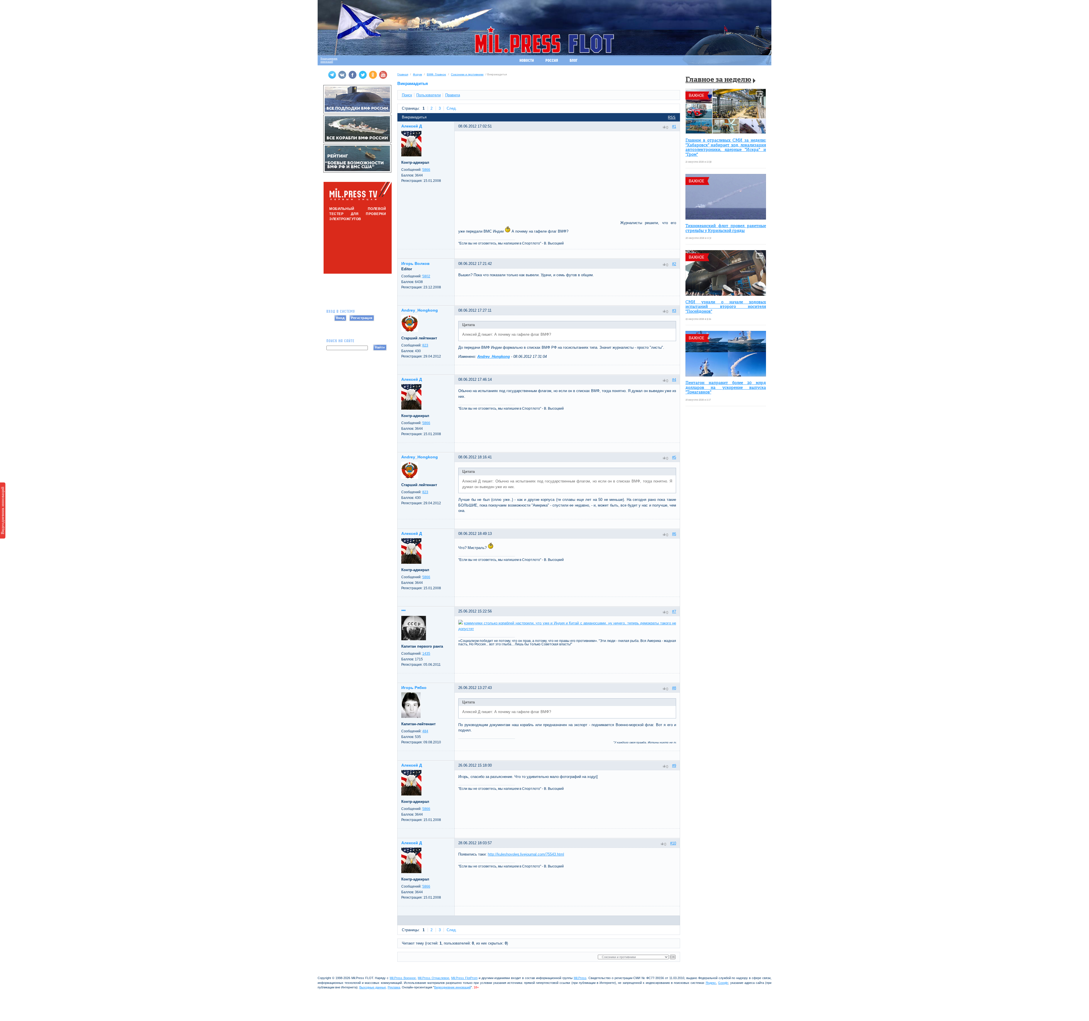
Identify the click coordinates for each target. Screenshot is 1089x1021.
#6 (674, 534)
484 (425, 731)
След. (452, 108)
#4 (674, 380)
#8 (674, 688)
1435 (426, 654)
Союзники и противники (467, 74)
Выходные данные (372, 987)
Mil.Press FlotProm (464, 978)
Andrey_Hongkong (493, 356)
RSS (672, 117)
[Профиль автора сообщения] (411, 155)
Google (723, 982)
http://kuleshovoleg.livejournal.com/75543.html (526, 854)
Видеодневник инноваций (2, 510)
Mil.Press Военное (403, 978)
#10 (673, 843)
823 (425, 345)
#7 (674, 611)
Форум (417, 74)
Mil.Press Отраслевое (433, 978)
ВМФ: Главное (436, 74)
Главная (402, 74)
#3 (674, 311)
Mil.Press (580, 978)
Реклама (394, 987)
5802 (426, 276)
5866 (426, 170)
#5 (674, 457)
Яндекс (711, 982)
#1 (674, 126)
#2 (674, 264)
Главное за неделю (718, 80)
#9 (674, 765)
